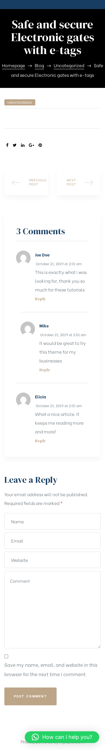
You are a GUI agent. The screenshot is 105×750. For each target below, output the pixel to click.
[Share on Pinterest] (40, 145)
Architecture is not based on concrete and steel (79, 182)
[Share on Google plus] (31, 145)
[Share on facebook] (7, 145)
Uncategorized (19, 102)
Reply (40, 299)
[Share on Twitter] (15, 145)
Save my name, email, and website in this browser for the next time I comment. (50, 669)
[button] (62, 737)
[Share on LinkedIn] (22, 145)
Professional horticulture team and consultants (26, 182)
